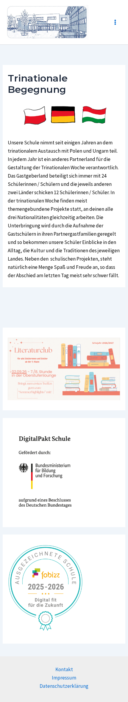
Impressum (64, 677)
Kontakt (64, 669)
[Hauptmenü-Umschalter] (115, 22)
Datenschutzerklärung (64, 686)
